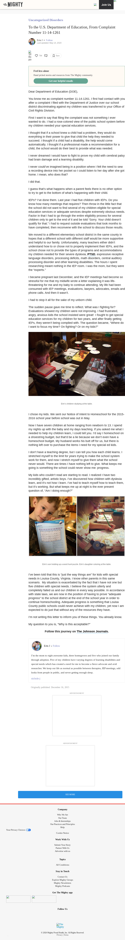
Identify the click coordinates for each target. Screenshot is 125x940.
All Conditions (62, 865)
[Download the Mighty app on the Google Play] (44, 899)
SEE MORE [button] (70, 794)
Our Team (62, 818)
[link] (13, 4)
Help (62, 827)
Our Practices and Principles (62, 824)
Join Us (106, 5)
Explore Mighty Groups (62, 880)
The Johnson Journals (92, 631)
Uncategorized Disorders (45, 20)
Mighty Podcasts (62, 886)
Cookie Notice (62, 833)
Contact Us (62, 877)
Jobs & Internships (62, 821)
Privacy (59, 935)
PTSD (91, 254)
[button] (49, 40)
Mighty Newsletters (62, 883)
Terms (66, 935)
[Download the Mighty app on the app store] (18, 899)
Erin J (40, 40)
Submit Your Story (62, 845)
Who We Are (62, 814)
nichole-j (35, 678)
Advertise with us (62, 851)
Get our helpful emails (61, 81)
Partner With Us (62, 848)
